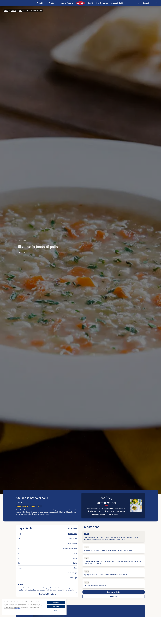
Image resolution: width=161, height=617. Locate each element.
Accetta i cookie (55, 602)
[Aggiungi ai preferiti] (24, 252)
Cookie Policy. (18, 608)
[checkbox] (113, 536)
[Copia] (19, 252)
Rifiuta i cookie (56, 606)
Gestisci (55, 610)
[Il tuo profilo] (156, 3)
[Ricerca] (138, 3)
